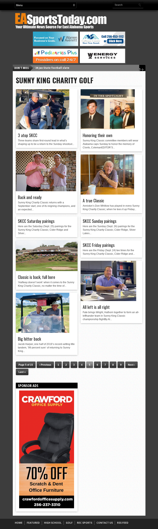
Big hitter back (29, 339)
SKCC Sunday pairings (99, 221)
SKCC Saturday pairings (36, 221)
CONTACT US (104, 522)
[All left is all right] (108, 300)
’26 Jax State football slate (52, 68)
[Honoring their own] (108, 128)
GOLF (69, 522)
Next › (131, 364)
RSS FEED (122, 522)
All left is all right (96, 307)
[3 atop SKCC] (42, 128)
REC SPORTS (84, 522)
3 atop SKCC (27, 135)
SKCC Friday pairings (99, 245)
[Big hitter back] (42, 331)
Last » (22, 372)
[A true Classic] (107, 193)
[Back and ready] (46, 190)
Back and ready (30, 197)
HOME (18, 522)
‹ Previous (45, 364)
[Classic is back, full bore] (47, 270)
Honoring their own (97, 135)
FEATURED (33, 522)
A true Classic (93, 200)
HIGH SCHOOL (53, 522)
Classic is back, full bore (36, 277)
